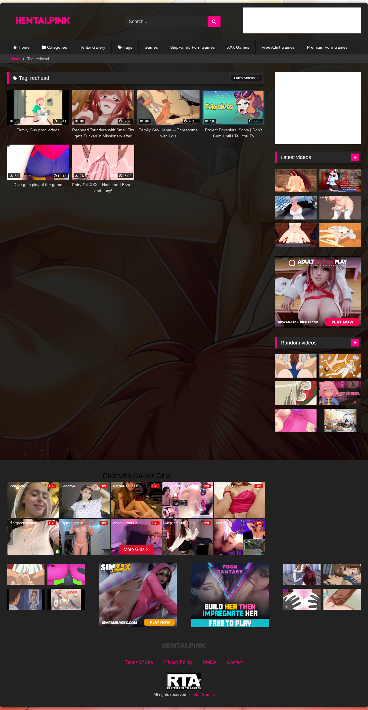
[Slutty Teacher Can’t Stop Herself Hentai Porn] (26, 599)
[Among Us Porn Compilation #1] (66, 574)
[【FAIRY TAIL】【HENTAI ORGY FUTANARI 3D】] (296, 180)
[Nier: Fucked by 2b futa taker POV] (296, 207)
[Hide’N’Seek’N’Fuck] (66, 599)
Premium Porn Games (327, 47)
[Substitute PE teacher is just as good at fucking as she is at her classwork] (342, 599)
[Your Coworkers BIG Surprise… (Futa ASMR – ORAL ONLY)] (340, 180)
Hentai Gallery (92, 47)
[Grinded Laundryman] (342, 574)
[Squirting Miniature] (26, 574)
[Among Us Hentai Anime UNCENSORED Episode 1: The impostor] (296, 420)
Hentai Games (202, 694)
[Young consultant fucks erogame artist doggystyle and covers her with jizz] (340, 366)
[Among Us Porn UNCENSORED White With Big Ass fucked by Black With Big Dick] (302, 599)
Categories (57, 47)
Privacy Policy (177, 662)
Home (24, 47)
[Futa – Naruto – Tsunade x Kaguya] (340, 235)
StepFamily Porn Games (192, 47)
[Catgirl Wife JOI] (340, 207)
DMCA (209, 662)
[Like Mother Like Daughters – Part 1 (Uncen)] (296, 393)
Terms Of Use (139, 662)
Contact (235, 662)
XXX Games (238, 47)
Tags (128, 47)
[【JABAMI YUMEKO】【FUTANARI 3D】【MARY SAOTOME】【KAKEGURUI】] (296, 235)
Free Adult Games (278, 47)
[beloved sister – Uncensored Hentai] (302, 574)
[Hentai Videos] (43, 21)
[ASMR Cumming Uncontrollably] (340, 393)
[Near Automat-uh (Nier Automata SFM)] (340, 420)
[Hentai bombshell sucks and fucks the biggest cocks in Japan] (296, 366)
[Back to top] (350, 692)
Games (151, 47)
